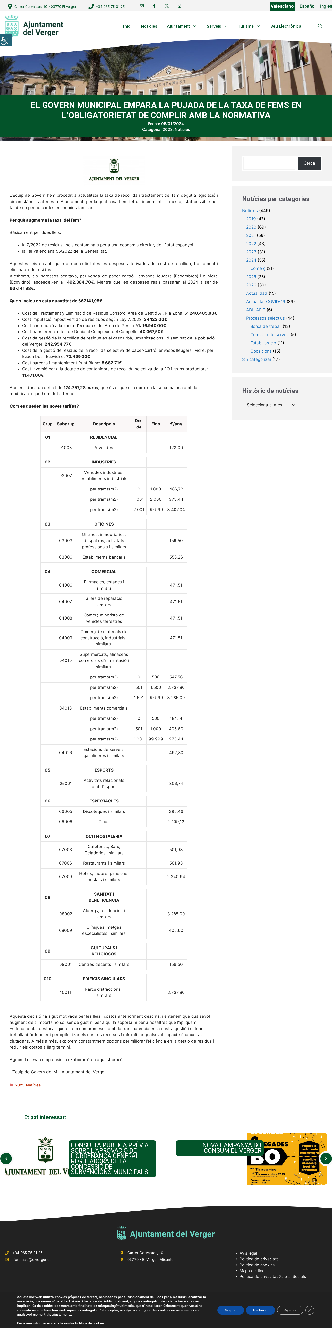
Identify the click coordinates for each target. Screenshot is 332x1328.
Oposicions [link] (261, 351)
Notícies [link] (149, 26)
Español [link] (307, 6)
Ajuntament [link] (178, 26)
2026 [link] (251, 285)
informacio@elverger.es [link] (31, 1259)
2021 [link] (251, 235)
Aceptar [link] (231, 1310)
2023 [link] (168, 129)
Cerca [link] (309, 163)
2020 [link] (251, 227)
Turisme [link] (246, 26)
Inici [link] (127, 26)
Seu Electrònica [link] (285, 26)
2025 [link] (251, 276)
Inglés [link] (326, 6)
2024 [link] (251, 260)
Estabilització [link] (263, 342)
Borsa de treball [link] (265, 326)
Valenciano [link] (282, 6)
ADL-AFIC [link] (255, 309)
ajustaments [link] (61, 1314)
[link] (6, 40)
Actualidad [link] (256, 293)
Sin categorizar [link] (256, 359)
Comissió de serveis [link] (269, 334)
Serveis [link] (214, 26)
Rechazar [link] (260, 1310)
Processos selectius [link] (265, 318)
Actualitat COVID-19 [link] (265, 301)
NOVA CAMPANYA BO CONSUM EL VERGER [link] (231, 1148)
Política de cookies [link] (89, 1323)
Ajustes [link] (290, 1310)
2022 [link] (251, 243)
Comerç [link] (257, 268)
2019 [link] (251, 218)
